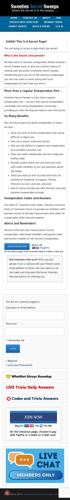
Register (13, 360)
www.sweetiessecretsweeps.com (41, 494)
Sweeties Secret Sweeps (35, 8)
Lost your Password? (20, 365)
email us (21, 263)
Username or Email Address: (21, 307)
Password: (11, 323)
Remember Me (16, 340)
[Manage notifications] (7, 492)
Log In (59, 26)
